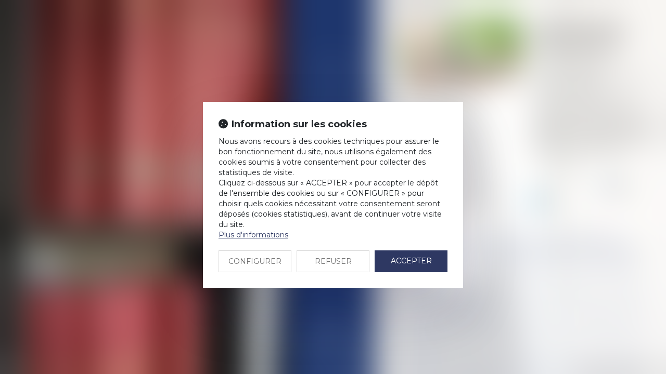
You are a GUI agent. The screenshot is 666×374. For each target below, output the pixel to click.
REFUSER (333, 261)
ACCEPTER (411, 260)
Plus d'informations (253, 234)
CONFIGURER (254, 261)
